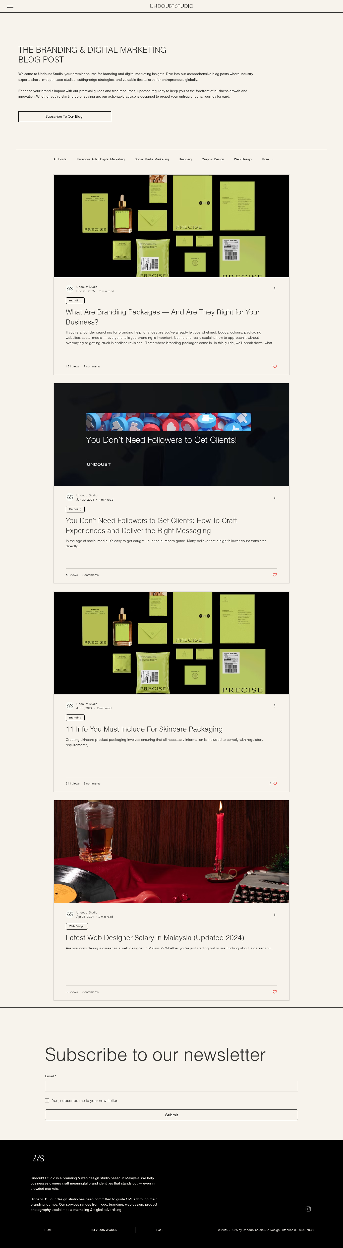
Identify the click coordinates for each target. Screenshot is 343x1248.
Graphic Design (213, 159)
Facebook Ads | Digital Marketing (101, 159)
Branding (185, 159)
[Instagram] (308, 1209)
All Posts (60, 159)
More (265, 159)
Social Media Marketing (152, 159)
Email (50, 1076)
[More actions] (276, 289)
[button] (10, 8)
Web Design (243, 159)
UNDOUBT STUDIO (171, 6)
